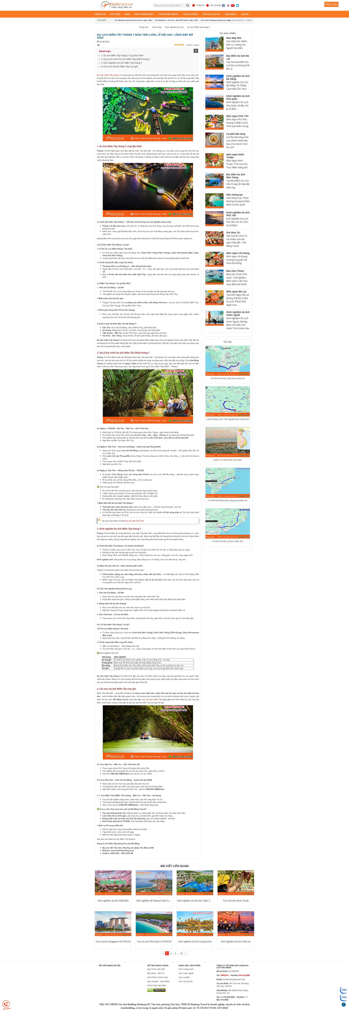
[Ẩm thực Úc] (214, 240)
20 (181, 953)
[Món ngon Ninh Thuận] (214, 161)
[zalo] (343, 997)
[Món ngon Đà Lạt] (214, 299)
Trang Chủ (143, 27)
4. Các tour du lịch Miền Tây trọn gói (119, 66)
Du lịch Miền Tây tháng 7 (198, 27)
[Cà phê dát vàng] (214, 141)
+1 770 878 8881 (227, 997)
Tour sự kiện (184, 977)
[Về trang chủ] (117, 5)
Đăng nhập (331, 4)
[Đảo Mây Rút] (214, 44)
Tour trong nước (186, 969)
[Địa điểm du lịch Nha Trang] (214, 181)
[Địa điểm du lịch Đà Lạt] (214, 63)
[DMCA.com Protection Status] (156, 990)
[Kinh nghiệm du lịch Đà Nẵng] (214, 83)
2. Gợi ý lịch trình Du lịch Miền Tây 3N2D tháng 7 (125, 59)
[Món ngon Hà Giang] (214, 259)
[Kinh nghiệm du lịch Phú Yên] (214, 219)
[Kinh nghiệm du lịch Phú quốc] (214, 103)
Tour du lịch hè (185, 981)
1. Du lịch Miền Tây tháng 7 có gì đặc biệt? (122, 55)
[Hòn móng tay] (214, 200)
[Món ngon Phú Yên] (214, 122)
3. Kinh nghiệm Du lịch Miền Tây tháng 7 (121, 62)
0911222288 (216, 5)
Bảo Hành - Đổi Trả (155, 973)
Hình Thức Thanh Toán (157, 977)
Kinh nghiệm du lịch (174, 27)
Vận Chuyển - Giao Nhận (158, 981)
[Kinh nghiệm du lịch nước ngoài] (214, 321)
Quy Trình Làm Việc (156, 969)
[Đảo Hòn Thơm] (214, 278)
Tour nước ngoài (186, 973)
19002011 (200, 5)
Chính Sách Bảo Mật (156, 985)
